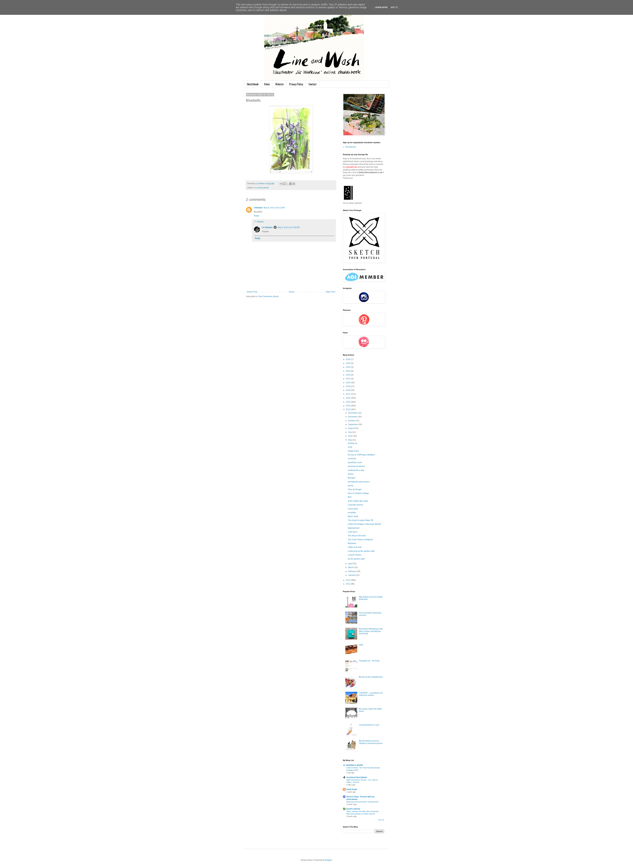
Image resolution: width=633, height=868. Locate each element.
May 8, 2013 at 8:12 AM (274, 208)
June (350, 436)
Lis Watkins (267, 227)
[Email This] (281, 183)
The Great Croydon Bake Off (360, 520)
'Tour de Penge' (355, 489)
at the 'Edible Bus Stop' (358, 501)
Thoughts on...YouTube (369, 661)
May (350, 440)
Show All (381, 820)
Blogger (328, 860)
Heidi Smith (351, 789)
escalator (352, 512)
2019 (348, 386)
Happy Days (353, 451)
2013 (348, 409)
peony (350, 485)
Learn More (381, 7)
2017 (348, 394)
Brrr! (350, 497)
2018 (348, 390)
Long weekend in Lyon (369, 725)
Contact (312, 84)
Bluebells (352, 543)
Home (291, 292)
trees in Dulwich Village (358, 493)
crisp (350, 447)
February (352, 571)
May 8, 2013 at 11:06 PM (289, 227)
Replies (260, 222)
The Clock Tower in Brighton (360, 539)
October (352, 421)
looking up (352, 443)
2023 (348, 371)
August (351, 428)
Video (267, 84)
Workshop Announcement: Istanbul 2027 (362, 802)
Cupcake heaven (355, 505)
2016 (348, 398)
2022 (348, 375)
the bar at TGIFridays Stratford (361, 455)
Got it (394, 7)
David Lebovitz (353, 809)
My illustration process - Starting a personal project (370, 742)
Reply (256, 216)
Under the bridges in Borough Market (364, 524)
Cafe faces (352, 532)
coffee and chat (355, 547)
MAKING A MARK (354, 765)
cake (361, 645)
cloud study (353, 509)
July (350, 432)
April (350, 563)
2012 (348, 580)
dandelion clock (355, 462)
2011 (348, 584)
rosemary (352, 458)
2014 (348, 406)
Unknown (258, 208)
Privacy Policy (296, 84)
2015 (348, 402)
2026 (348, 359)
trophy (350, 474)
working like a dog (356, 470)
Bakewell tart (353, 528)
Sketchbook (252, 84)
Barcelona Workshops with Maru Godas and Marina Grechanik (371, 631)
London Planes (355, 555)
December (353, 413)
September (353, 424)
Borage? (352, 478)
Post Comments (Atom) (268, 296)
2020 (348, 382)
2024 (348, 367)
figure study (353, 516)
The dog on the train (357, 535)
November (353, 417)
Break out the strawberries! (371, 677)
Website (279, 84)
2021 (348, 379)
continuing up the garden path (361, 551)
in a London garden (261, 188)
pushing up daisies (356, 466)
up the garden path (356, 559)
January (352, 575)
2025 (348, 363)
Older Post (330, 292)
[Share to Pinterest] (293, 183)
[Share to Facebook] (290, 183)
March (351, 567)
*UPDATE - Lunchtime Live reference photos (371, 694)
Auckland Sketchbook (356, 777)
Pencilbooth (350, 147)
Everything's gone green (359, 482)
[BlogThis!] (284, 183)
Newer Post (252, 292)
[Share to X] (287, 183)
